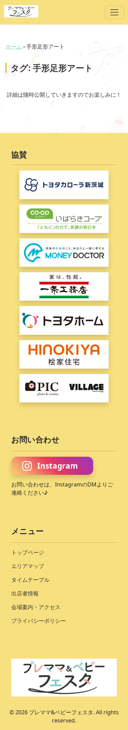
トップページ (27, 552)
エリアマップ (27, 566)
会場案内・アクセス (35, 607)
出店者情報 (25, 593)
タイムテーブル (30, 579)
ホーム (13, 46)
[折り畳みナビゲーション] (114, 12)
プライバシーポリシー (38, 620)
